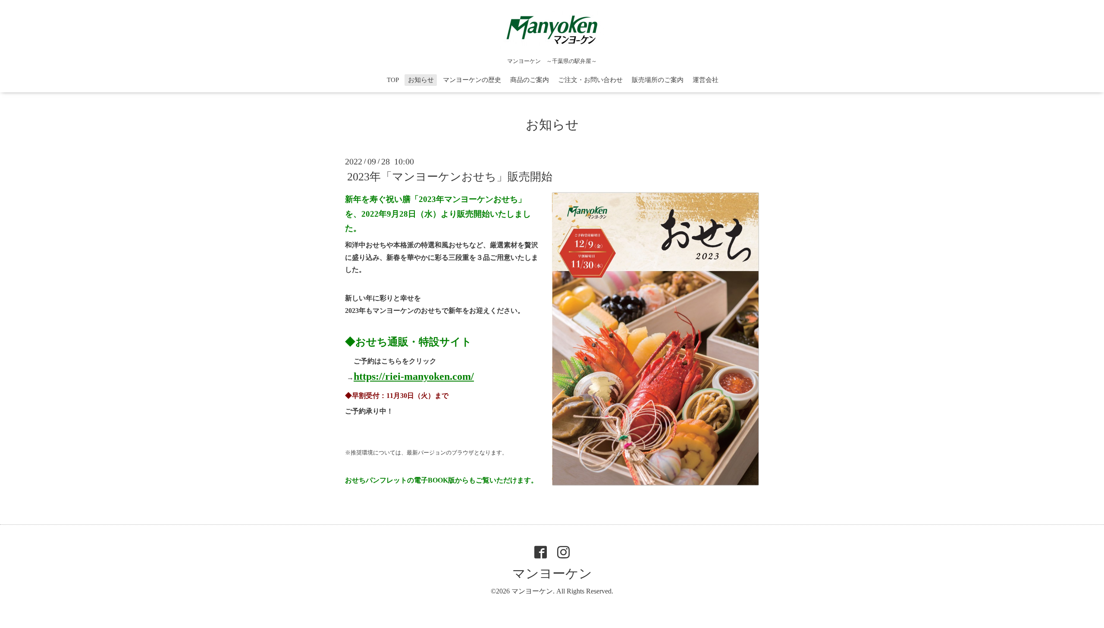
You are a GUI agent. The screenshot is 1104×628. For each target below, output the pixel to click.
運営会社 (705, 79)
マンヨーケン (552, 573)
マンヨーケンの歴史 (472, 79)
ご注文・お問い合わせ (590, 79)
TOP (393, 79)
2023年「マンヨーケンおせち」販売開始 (449, 176)
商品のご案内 (529, 79)
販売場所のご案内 (658, 79)
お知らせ (421, 79)
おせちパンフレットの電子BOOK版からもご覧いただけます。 (441, 480)
